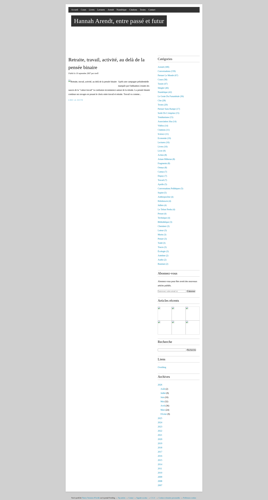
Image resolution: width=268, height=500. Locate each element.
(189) (163, 67)
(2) (163, 255)
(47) (163, 84)
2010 (160, 473)
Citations (133, 10)
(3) (165, 222)
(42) (165, 92)
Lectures (101, 10)
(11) (164, 130)
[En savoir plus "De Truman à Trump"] (165, 314)
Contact (151, 10)
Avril (163, 405)
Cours (83, 10)
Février (164, 414)
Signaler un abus (142, 498)
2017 (160, 452)
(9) (162, 151)
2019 (160, 443)
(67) (168, 75)
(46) (163, 88)
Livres (91, 10)
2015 (160, 460)
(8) (162, 155)
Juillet (163, 393)
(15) (168, 113)
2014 (160, 464)
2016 (160, 456)
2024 (160, 422)
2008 (160, 481)
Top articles (121, 498)
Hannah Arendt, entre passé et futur (119, 20)
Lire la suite (75, 100)
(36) (171, 96)
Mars (163, 410)
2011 (160, 468)
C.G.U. (153, 498)
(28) (162, 100)
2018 (160, 447)
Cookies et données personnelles (169, 498)
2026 (160, 385)
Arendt (111, 10)
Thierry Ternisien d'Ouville (91, 498)
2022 (160, 431)
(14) (167, 121)
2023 (160, 426)
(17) (169, 109)
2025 (160, 418)
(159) (167, 71)
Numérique (121, 10)
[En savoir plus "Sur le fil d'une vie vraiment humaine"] (193, 327)
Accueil (74, 10)
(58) (162, 79)
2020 (160, 439)
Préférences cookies (189, 498)
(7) (162, 172)
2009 (160, 477)
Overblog (162, 367)
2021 (160, 435)
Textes (143, 10)
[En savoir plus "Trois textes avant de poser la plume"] (165, 327)
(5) (162, 184)
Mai (162, 401)
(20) (163, 104)
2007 (160, 485)
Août (163, 389)
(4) (165, 197)
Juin (162, 397)
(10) (164, 138)
